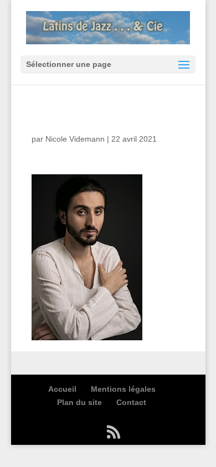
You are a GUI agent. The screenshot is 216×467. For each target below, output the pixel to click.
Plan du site (79, 402)
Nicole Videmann (75, 138)
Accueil (62, 389)
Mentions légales (123, 389)
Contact (131, 402)
